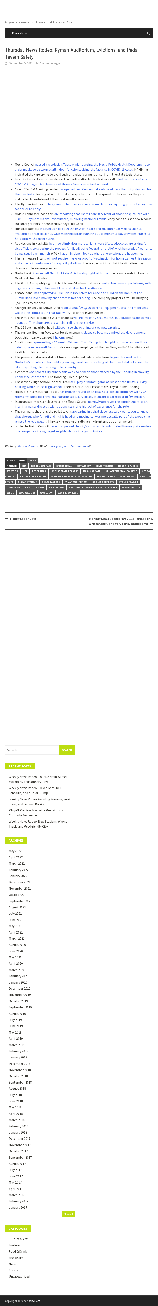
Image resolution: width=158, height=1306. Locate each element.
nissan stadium (27, 481)
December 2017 (19, 1138)
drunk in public (128, 465)
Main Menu (19, 33)
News (32, 460)
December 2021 (19, 882)
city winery (84, 465)
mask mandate (92, 471)
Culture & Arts (19, 1239)
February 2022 (18, 870)
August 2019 (17, 1014)
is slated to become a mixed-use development (113, 332)
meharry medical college (121, 471)
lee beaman (39, 471)
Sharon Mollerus (27, 446)
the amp (39, 487)
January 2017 (18, 1207)
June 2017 (16, 1176)
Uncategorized (19, 1276)
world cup (46, 492)
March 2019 (17, 1045)
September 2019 (20, 1007)
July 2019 (15, 1020)
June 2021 (16, 920)
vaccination (56, 487)
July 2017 (15, 1170)
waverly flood (131, 487)
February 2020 (18, 976)
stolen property (103, 481)
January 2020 (18, 982)
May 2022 (15, 851)
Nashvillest (33, 1301)
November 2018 (20, 1070)
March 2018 (17, 1120)
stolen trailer (128, 481)
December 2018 (19, 1064)
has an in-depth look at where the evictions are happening (101, 253)
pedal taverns (51, 481)
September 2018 (20, 1082)
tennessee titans (18, 487)
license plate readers (64, 471)
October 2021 (18, 895)
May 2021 (15, 926)
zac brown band (68, 492)
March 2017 (17, 1195)
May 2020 (15, 957)
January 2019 (18, 1057)
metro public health (33, 476)
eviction (12, 471)
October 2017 (18, 1151)
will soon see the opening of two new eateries (87, 327)
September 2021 (20, 901)
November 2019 (20, 995)
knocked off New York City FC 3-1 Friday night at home (70, 273)
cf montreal (64, 465)
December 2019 (19, 988)
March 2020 (17, 970)
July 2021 (15, 913)
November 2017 (20, 1145)
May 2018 (15, 1107)
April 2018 (16, 1114)
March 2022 (17, 863)
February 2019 (18, 1051)
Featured (15, 1245)
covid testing (104, 465)
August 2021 (17, 907)
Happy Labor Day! (23, 519)
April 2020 (16, 963)
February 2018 (18, 1126)
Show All (68, 1213)
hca (25, 471)
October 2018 (18, 1076)
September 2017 (20, 1157)
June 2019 (16, 1026)
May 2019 (15, 1032)
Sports (13, 1270)
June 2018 (16, 1101)
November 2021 (20, 888)
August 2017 (17, 1164)
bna (24, 465)
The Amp (59, 337)
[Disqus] (79, 586)
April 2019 (16, 1038)
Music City (16, 1258)
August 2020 (17, 945)
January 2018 (18, 1132)
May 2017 (15, 1182)
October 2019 (18, 1001)
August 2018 (17, 1088)
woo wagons (27, 492)
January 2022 (18, 876)
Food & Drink (18, 1251)
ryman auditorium (76, 481)
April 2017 (16, 1189)
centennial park (41, 465)
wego (10, 492)
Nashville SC (127, 476)
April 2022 (16, 857)
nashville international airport (71, 476)
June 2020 (16, 951)
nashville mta (106, 476)
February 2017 (18, 1201)
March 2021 (17, 938)
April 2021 (16, 932)
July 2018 (15, 1095)
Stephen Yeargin (50, 63)
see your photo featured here (70, 446)
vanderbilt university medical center (93, 487)
